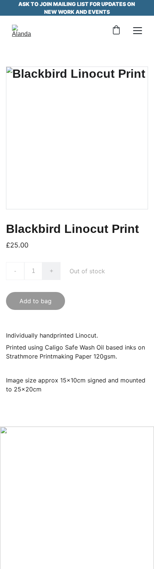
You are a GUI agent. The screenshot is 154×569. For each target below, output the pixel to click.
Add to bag (35, 301)
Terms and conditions (76, 555)
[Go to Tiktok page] (70, 495)
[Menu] (137, 30)
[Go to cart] (116, 30)
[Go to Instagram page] (45, 495)
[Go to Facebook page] (20, 495)
